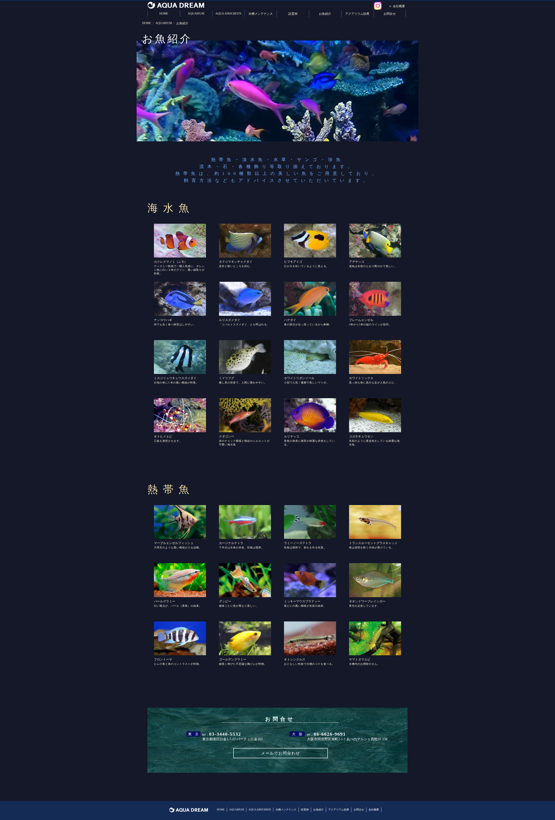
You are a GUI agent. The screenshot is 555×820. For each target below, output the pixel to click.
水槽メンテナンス (260, 13)
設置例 (292, 13)
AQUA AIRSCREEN (228, 13)
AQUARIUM (196, 13)
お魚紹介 (325, 13)
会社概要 (399, 6)
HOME (163, 13)
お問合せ (390, 13)
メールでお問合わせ (280, 753)
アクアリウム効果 (357, 13)
